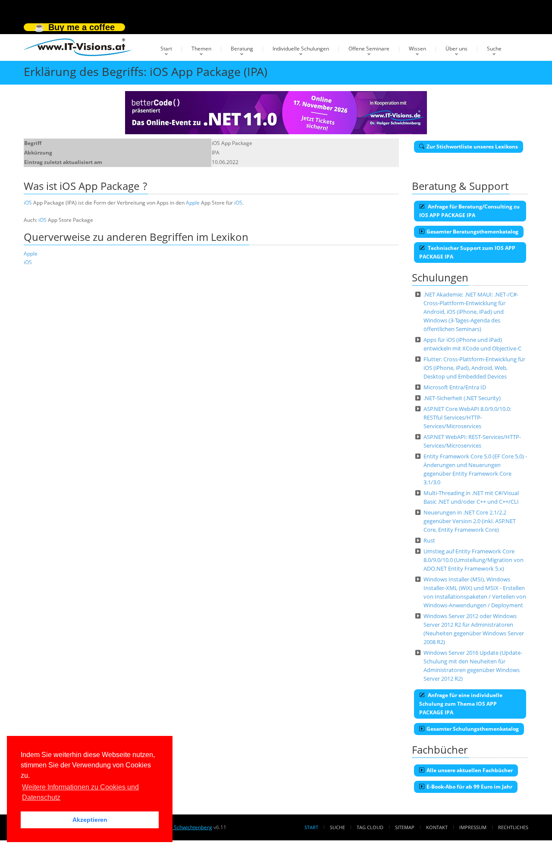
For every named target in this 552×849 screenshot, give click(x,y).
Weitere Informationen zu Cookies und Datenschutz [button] (80, 792)
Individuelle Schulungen (301, 48)
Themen (201, 48)
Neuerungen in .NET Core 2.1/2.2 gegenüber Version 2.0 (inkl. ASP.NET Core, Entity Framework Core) (469, 520)
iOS (28, 202)
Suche (494, 48)
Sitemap (404, 827)
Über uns (456, 48)
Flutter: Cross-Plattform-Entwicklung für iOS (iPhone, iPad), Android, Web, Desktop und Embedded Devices (474, 367)
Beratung (242, 48)
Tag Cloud (370, 827)
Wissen (417, 48)
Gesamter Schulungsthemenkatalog (473, 728)
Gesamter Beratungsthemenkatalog (472, 231)
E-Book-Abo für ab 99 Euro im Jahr (469, 786)
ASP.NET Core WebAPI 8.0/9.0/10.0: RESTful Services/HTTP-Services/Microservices (467, 417)
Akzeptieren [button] (89, 819)
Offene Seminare (368, 48)
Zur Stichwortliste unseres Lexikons (472, 146)
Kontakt (437, 827)
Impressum (472, 827)
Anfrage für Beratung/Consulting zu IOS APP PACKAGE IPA (469, 211)
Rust (429, 540)
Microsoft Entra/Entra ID (454, 387)
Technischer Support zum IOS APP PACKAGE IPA (467, 252)
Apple (193, 202)
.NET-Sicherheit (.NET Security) (462, 398)
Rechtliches (513, 827)
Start (166, 48)
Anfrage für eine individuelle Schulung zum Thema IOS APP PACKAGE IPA (460, 703)
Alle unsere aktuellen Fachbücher (470, 770)
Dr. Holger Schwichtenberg (179, 827)
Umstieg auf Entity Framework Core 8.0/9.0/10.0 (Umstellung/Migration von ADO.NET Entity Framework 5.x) (473, 559)
